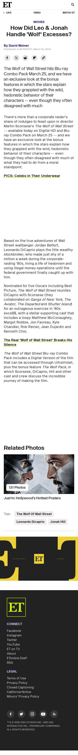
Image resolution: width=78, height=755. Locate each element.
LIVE (8, 13)
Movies (39, 22)
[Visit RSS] (54, 714)
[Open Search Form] (72, 5)
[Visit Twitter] (21, 714)
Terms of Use (16, 678)
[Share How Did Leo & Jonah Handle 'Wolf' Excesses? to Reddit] (25, 58)
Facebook (14, 631)
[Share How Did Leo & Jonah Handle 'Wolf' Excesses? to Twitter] (16, 58)
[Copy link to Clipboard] (43, 58)
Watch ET (69, 13)
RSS (10, 663)
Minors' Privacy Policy (23, 696)
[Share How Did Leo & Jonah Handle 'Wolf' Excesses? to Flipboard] (34, 58)
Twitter (12, 640)
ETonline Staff (17, 658)
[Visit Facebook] (10, 714)
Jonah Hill (58, 522)
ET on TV (13, 649)
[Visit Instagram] (32, 714)
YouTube (13, 644)
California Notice (19, 692)
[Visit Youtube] (43, 714)
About (11, 653)
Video (37, 13)
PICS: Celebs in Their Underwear (32, 176)
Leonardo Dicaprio (30, 522)
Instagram (14, 635)
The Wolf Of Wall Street (34, 514)
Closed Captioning (20, 687)
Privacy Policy (17, 683)
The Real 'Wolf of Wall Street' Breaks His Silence (38, 342)
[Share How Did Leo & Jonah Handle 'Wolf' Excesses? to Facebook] (7, 58)
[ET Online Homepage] (8, 4)
